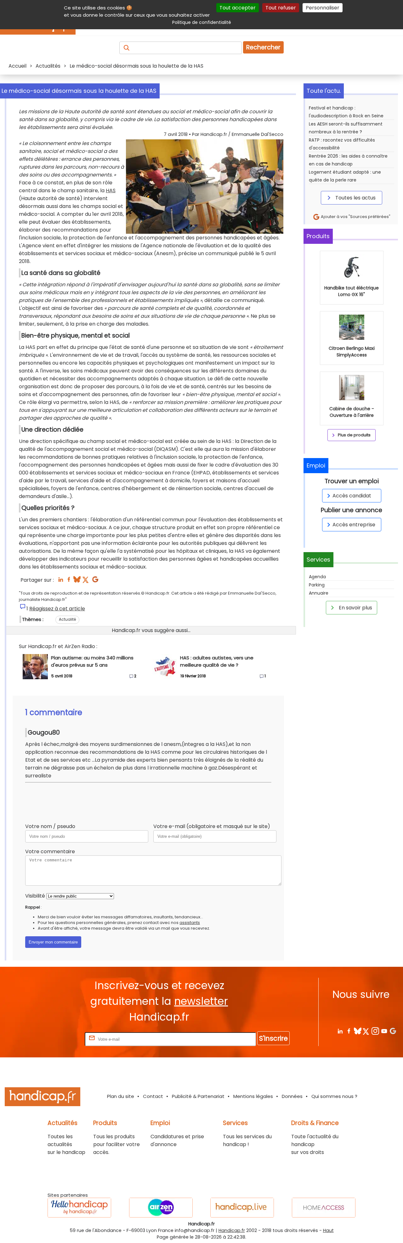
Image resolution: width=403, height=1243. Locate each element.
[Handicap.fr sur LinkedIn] (339, 1030)
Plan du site (120, 1096)
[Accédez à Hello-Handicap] (79, 1208)
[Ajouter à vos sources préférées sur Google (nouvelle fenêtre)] (95, 581)
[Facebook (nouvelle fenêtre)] (68, 581)
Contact (153, 1096)
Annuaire (318, 593)
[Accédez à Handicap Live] (242, 1208)
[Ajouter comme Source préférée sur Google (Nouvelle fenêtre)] (392, 1030)
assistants (189, 922)
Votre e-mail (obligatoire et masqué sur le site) (211, 826)
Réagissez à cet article (57, 608)
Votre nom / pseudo (50, 826)
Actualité (67, 619)
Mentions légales (253, 1096)
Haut (328, 1230)
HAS (111, 190)
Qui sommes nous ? (334, 1096)
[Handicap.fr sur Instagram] (375, 1030)
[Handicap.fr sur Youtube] (384, 1030)
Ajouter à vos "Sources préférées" (355, 216)
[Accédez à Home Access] (323, 1208)
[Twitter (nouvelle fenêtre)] (86, 581)
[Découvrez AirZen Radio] (161, 1208)
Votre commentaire (50, 851)
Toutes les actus (355, 197)
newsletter (201, 1001)
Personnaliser (322, 7)
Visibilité (35, 895)
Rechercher (263, 47)
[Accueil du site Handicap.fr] (42, 1097)
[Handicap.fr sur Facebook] (348, 1030)
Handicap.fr (232, 1230)
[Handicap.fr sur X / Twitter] (366, 1030)
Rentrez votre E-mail (58, 1039)
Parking (317, 585)
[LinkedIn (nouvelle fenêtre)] (60, 581)
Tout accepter (237, 7)
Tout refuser (280, 7)
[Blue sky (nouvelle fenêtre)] (77, 581)
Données (292, 1096)
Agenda (317, 577)
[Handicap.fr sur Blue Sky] (357, 1030)
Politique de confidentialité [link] (201, 22)
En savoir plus (355, 607)
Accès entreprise (353, 524)
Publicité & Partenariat (198, 1096)
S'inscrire (273, 1038)
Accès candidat (351, 495)
